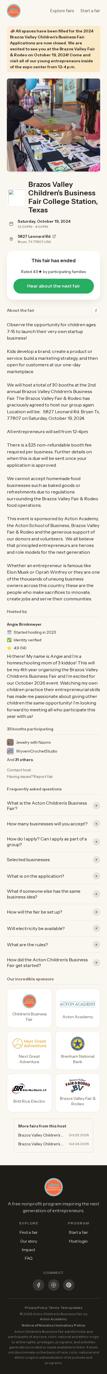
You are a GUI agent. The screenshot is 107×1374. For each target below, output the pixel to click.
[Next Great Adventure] (29, 1050)
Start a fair (90, 10)
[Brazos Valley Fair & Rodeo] (77, 1093)
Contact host (19, 770)
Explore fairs (62, 10)
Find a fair (29, 1232)
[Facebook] (38, 1285)
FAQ (29, 1258)
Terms (54, 1307)
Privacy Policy (36, 1307)
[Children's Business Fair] (29, 1008)
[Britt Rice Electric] (29, 1093)
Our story (28, 1241)
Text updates (71, 1307)
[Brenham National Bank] (77, 1050)
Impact (28, 1249)
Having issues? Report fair (30, 776)
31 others (24, 759)
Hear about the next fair (53, 286)
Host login (78, 1241)
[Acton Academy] (77, 1008)
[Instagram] (53, 1285)
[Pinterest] (68, 1285)
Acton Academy (53, 1319)
